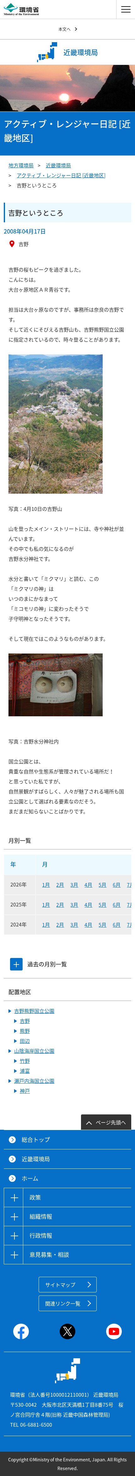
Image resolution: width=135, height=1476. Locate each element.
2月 (60, 884)
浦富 (25, 1070)
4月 (88, 884)
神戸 (25, 1090)
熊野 (25, 1030)
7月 (131, 884)
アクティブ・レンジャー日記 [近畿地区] (61, 175)
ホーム (30, 1178)
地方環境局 (21, 165)
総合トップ (36, 1139)
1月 (46, 884)
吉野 (25, 1020)
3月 (74, 884)
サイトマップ (60, 1284)
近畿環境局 (58, 165)
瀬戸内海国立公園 (34, 1080)
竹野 (25, 1060)
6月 (117, 884)
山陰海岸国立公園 (34, 1050)
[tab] (16, 964)
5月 (102, 884)
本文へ (64, 29)
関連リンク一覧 (62, 1303)
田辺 (25, 1040)
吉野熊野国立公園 (34, 1010)
